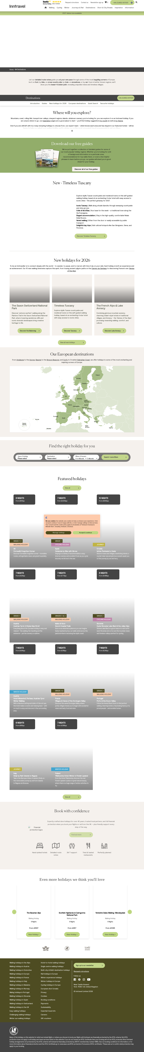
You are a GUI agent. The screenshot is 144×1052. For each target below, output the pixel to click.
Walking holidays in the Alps (20, 962)
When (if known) (80, 456)
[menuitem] (35, 103)
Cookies (44, 996)
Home (12, 70)
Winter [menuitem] (66, 7)
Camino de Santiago (99, 268)
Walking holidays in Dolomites (21, 970)
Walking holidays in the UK (19, 1007)
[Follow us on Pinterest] (79, 979)
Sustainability (46, 1007)
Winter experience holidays (51, 977)
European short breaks (49, 988)
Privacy (43, 992)
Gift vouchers (46, 1018)
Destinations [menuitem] (90, 7)
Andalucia (20, 360)
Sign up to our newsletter (85, 965)
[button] (72, 131)
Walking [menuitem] (51, 7)
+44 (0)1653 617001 (120, 2)
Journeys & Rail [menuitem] (77, 7)
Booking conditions (48, 1000)
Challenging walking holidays (20, 1014)
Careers (44, 1014)
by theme (119, 121)
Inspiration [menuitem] (119, 7)
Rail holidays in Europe (49, 974)
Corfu (65, 360)
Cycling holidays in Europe (51, 985)
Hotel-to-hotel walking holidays (53, 962)
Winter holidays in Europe (50, 981)
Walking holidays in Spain (19, 1000)
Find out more (76, 835)
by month (103, 121)
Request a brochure (72, 2)
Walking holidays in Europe (19, 974)
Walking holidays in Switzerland (21, 1003)
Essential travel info (48, 1011)
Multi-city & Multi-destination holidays (55, 970)
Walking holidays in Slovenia (20, 996)
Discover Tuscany (70, 331)
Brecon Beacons (53, 360)
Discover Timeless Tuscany (86, 236)
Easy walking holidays (18, 1011)
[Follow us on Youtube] (88, 979)
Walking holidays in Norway (20, 988)
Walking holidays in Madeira (20, 985)
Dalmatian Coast (83, 360)
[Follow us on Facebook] (75, 979)
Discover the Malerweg (28, 331)
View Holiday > (33, 934)
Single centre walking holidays (52, 966)
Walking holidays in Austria (19, 966)
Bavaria (38, 360)
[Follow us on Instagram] (84, 979)
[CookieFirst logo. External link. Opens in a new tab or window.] (46, 518)
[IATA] (45, 948)
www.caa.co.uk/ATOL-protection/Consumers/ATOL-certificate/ (81, 1044)
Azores (32, 360)
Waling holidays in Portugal (19, 992)
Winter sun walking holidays (20, 1018)
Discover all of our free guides (86, 169)
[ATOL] (67, 948)
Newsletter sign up (97, 2)
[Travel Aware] (87, 948)
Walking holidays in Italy (18, 981)
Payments (44, 1003)
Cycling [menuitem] (59, 7)
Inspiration (47, 121)
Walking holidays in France (19, 977)
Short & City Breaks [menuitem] (104, 7)
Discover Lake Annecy (113, 331)
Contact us (84, 2)
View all (67, 488)
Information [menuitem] (129, 7)
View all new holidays (67, 342)
